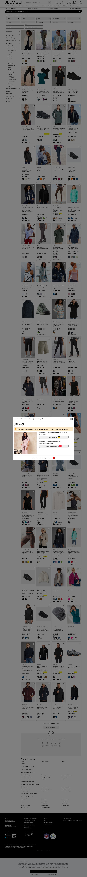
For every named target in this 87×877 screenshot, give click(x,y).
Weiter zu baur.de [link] (52, 437)
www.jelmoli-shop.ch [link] (42, 458)
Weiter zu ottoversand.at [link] (52, 446)
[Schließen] (71, 419)
